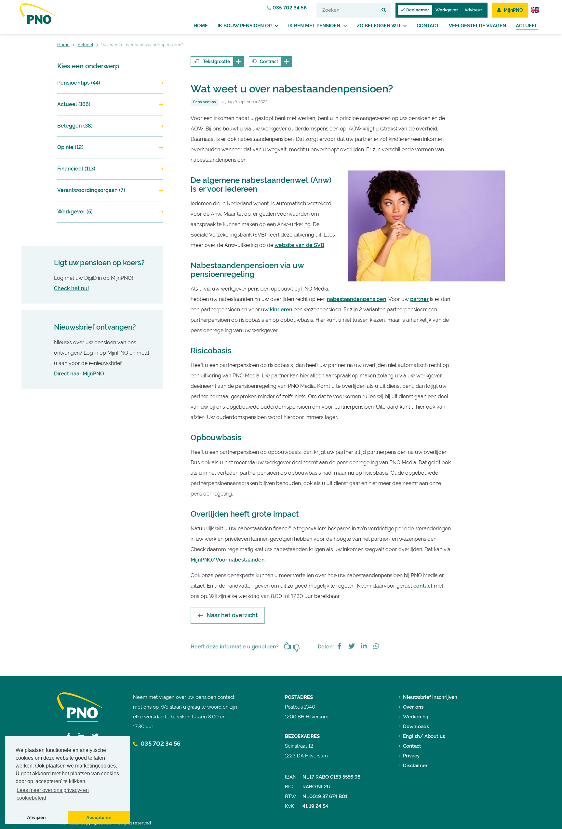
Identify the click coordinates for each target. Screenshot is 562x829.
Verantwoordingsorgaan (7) (91, 190)
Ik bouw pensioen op (245, 26)
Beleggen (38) (75, 126)
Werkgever (446, 9)
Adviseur (473, 9)
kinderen (281, 309)
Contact (428, 26)
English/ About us (424, 736)
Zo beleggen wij (378, 26)
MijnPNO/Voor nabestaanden (228, 560)
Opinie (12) (70, 147)
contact (423, 586)
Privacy (411, 756)
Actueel (527, 26)
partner (419, 299)
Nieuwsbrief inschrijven (430, 697)
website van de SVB (299, 245)
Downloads (416, 726)
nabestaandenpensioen (356, 299)
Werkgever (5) (75, 212)
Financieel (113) (76, 169)
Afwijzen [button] (36, 817)
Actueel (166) (73, 104)
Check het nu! (71, 288)
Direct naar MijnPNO (79, 374)
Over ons (413, 707)
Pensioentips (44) (78, 83)
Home (201, 26)
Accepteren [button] (99, 817)
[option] (426, 225)
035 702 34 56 (289, 8)
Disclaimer (415, 765)
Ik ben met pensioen (314, 26)
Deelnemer (417, 9)
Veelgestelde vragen (477, 26)
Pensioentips (204, 102)
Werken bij (415, 717)
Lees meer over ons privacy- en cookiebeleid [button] (53, 794)
